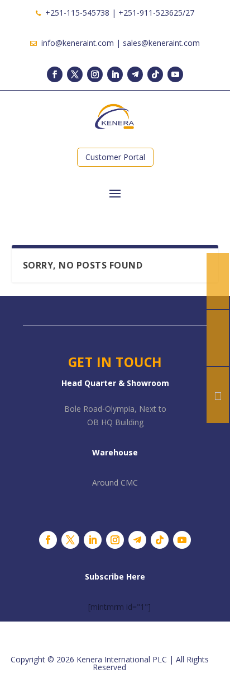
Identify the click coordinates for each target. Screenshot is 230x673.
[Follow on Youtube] (175, 74)
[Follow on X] (75, 74)
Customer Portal (115, 157)
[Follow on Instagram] (95, 74)
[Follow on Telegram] (135, 74)
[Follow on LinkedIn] (115, 74)
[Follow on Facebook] (55, 74)
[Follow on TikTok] (155, 74)
